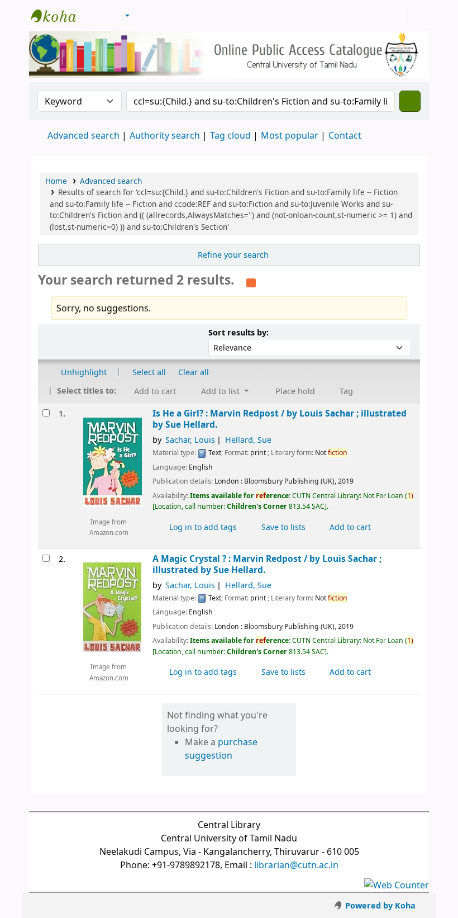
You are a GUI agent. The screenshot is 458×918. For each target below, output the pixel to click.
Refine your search (233, 254)
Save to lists (282, 527)
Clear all (193, 372)
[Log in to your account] (397, 15)
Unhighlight (83, 372)
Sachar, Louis (190, 439)
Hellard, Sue (248, 439)
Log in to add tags (202, 527)
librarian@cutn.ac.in (296, 865)
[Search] (410, 101)
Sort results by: (238, 332)
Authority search (165, 135)
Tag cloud (230, 135)
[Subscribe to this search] (251, 281)
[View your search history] (417, 15)
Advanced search (83, 135)
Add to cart (349, 527)
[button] (96, 15)
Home (56, 181)
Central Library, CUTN (59, 15)
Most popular (289, 135)
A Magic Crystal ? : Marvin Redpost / (266, 564)
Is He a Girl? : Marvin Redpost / (279, 419)
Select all (149, 372)
